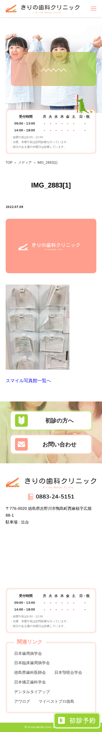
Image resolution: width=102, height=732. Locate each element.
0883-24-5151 (55, 496)
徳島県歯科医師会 (30, 672)
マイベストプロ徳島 (56, 701)
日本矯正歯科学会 (30, 682)
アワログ (22, 701)
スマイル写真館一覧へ (28, 380)
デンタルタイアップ (32, 691)
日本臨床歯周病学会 (32, 663)
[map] (51, 555)
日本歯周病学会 (28, 653)
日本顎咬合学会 (68, 672)
